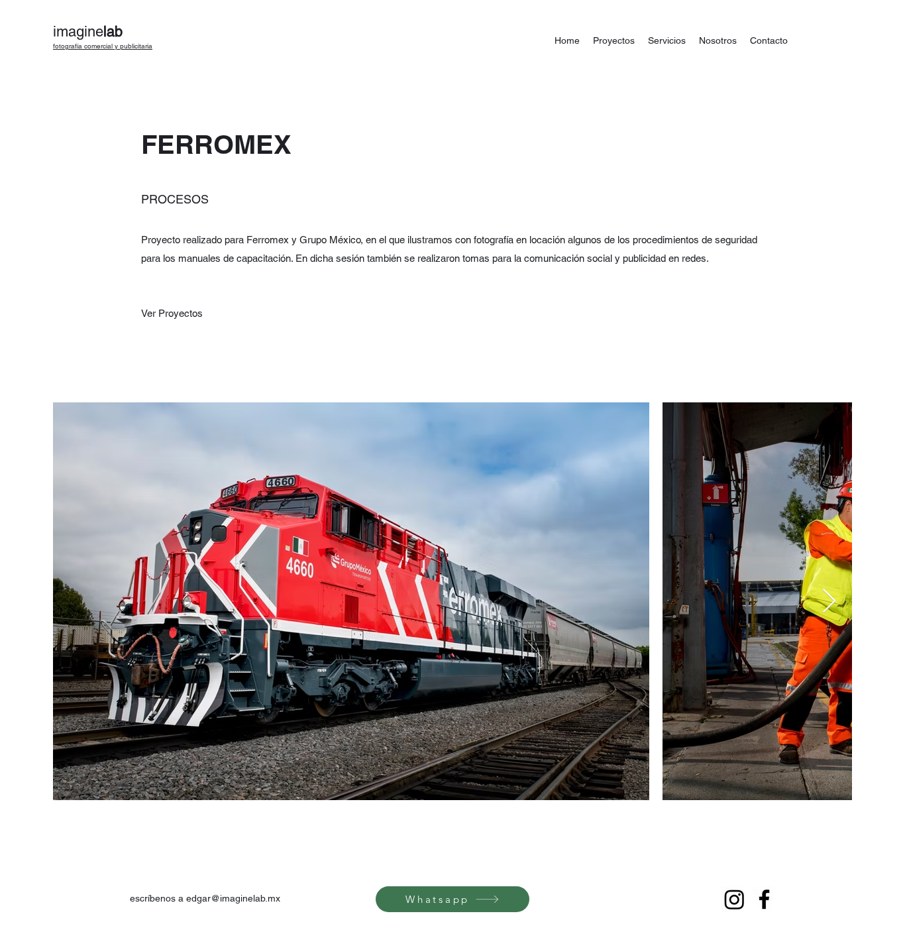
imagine (88, 31)
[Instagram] (734, 899)
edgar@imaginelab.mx (233, 898)
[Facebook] (764, 899)
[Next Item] (829, 602)
